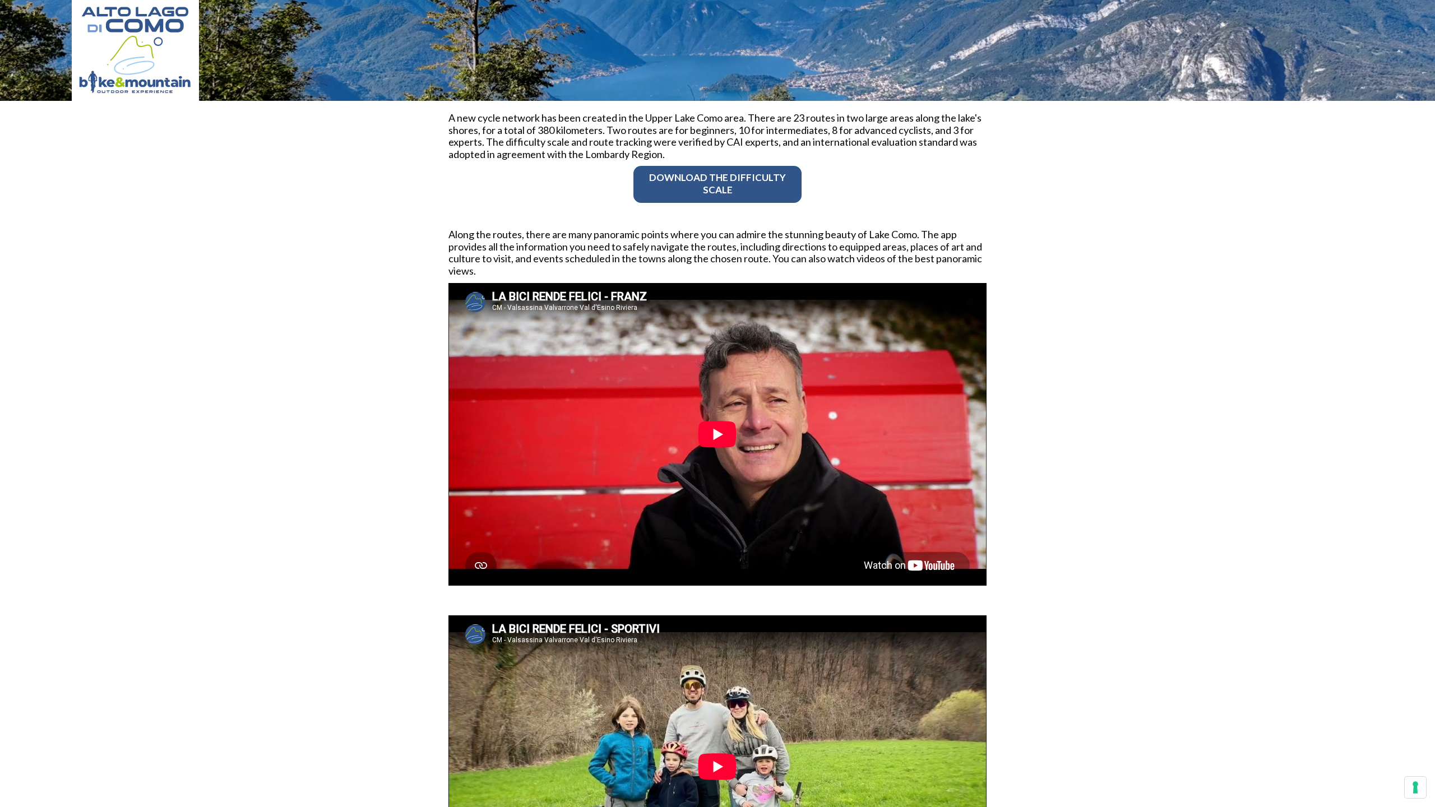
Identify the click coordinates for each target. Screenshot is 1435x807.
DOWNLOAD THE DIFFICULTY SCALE (717, 183)
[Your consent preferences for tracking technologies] (1415, 787)
